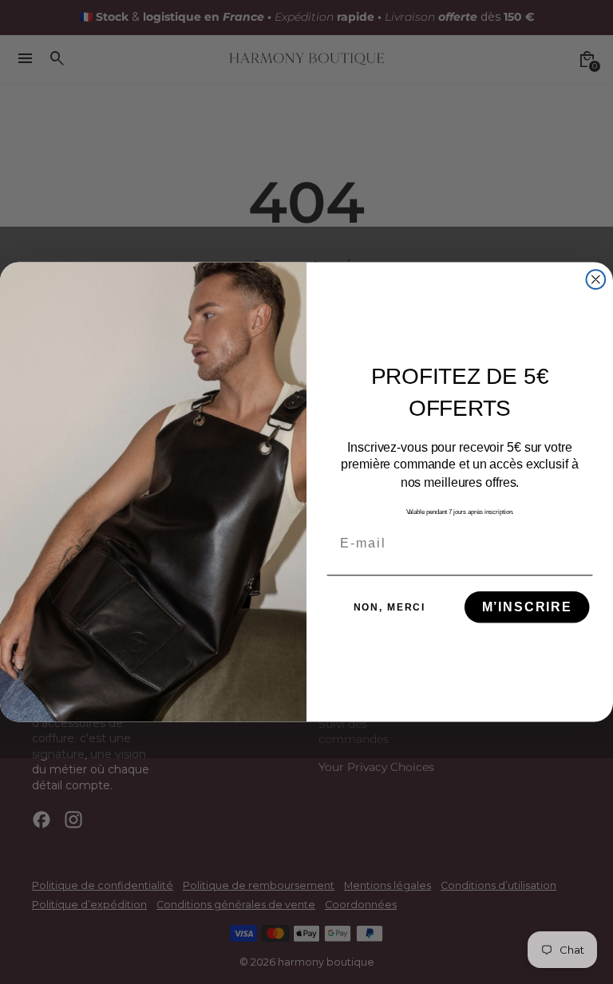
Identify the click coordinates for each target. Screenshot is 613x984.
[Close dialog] (596, 279)
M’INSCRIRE (527, 607)
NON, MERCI (390, 607)
